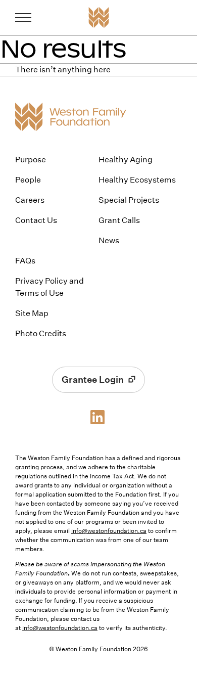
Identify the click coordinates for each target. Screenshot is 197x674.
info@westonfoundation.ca (108, 530)
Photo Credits (40, 333)
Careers (29, 200)
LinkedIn (98, 417)
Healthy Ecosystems (137, 180)
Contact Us (36, 220)
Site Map (31, 313)
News (108, 240)
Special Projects (128, 200)
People (28, 180)
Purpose (30, 159)
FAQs (25, 260)
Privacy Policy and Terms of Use (49, 287)
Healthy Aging (125, 159)
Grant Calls (119, 220)
